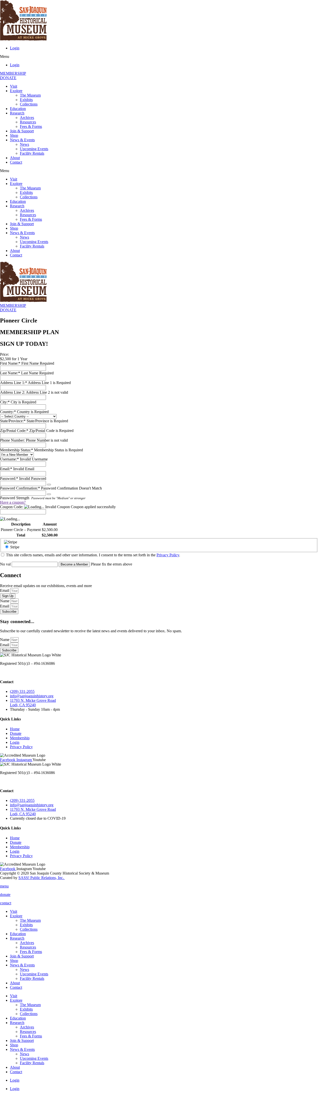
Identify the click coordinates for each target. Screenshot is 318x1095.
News (24, 144)
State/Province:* (13, 421)
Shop (14, 135)
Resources (28, 122)
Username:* (9, 459)
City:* (5, 402)
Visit (13, 86)
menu (4, 886)
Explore (16, 91)
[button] (159, 56)
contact (5, 903)
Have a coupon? (13, 502)
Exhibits (26, 100)
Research (17, 113)
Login (14, 48)
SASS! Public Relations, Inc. (41, 878)
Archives (27, 117)
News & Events (22, 140)
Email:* (6, 469)
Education (18, 108)
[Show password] (49, 484)
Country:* (8, 412)
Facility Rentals (32, 153)
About (15, 158)
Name (5, 601)
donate (5, 894)
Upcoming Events (34, 149)
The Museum (30, 95)
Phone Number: (13, 440)
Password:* (9, 478)
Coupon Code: (11, 507)
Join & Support (22, 131)
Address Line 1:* (14, 383)
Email (5, 590)
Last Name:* (10, 373)
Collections (29, 104)
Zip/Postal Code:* (14, 430)
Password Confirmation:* (20, 488)
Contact (16, 162)
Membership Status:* (17, 450)
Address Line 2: (13, 392)
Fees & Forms (31, 126)
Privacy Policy (168, 555)
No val (5, 564)
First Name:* (10, 363)
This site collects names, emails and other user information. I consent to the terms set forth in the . (92, 555)
